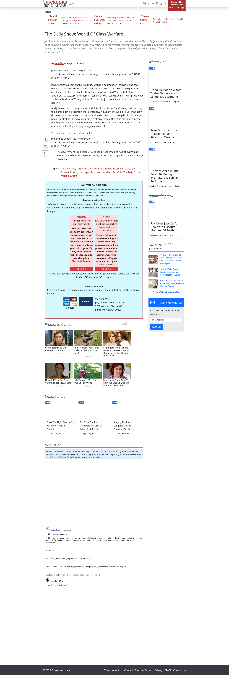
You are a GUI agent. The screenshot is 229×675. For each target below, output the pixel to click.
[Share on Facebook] (45, 139)
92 (151, 109)
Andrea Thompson (158, 186)
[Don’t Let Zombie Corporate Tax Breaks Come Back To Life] (93, 409)
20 (80, 402)
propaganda (86, 172)
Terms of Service (59, 457)
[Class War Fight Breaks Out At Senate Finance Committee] (60, 409)
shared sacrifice (103, 172)
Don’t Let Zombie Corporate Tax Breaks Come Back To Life (91, 426)
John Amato (155, 142)
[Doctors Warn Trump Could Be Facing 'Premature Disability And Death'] (166, 157)
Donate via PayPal (86, 301)
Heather (59, 63)
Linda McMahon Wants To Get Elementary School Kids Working (165, 93)
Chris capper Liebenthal (160, 101)
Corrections (179, 670)
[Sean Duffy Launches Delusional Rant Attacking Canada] (166, 117)
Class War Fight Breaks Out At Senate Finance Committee (60, 426)
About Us (117, 670)
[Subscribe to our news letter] (160, 4)
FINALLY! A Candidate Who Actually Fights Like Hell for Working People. (172, 283)
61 (114, 402)
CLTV (71, 3)
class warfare (68, 168)
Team (107, 670)
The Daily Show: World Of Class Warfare (84, 34)
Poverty (74, 172)
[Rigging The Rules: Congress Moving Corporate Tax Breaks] (127, 409)
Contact (128, 670)
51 (45, 152)
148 (151, 149)
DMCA (167, 670)
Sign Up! (156, 327)
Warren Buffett (69, 175)
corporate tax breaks (87, 168)
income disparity (122, 168)
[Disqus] (94, 556)
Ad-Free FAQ (82, 277)
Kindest (70, 307)
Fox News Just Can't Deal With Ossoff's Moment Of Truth (163, 226)
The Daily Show (131, 172)
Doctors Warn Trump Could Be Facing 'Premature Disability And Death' (164, 176)
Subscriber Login (177, 7)
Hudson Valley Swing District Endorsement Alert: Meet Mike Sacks (170, 272)
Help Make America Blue (166, 292)
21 (151, 202)
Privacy (159, 670)
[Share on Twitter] (45, 146)
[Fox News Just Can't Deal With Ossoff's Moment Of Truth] (166, 210)
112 (151, 68)
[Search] (165, 4)
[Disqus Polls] (94, 492)
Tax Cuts (117, 172)
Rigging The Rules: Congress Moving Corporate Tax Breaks (124, 426)
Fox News (106, 168)
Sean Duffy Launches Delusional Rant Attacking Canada (164, 133)
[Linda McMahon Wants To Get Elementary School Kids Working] (166, 76)
